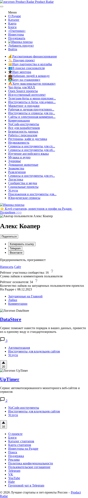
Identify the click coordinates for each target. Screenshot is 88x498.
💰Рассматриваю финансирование (32, 56)
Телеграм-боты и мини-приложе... (32, 98)
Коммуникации (19, 120)
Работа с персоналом (22, 135)
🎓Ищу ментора (19, 72)
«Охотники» (17, 31)
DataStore (10, 319)
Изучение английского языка (28, 153)
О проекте (15, 434)
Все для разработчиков (24, 128)
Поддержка (16, 456)
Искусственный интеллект (27, 94)
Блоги (12, 27)
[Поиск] (20, 42)
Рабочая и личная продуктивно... (31, 109)
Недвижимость (18, 142)
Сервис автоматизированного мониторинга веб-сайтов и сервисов (40, 389)
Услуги (13, 190)
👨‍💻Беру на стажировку (24, 79)
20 (3, 366)
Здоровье (14, 161)
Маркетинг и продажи (23, 105)
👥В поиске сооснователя (26, 68)
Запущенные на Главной (25, 296)
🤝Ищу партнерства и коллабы (30, 64)
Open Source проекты (23, 91)
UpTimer (9, 379)
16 (3, 426)
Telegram (15, 248)
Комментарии (17, 303)
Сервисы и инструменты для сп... (31, 146)
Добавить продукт (21, 45)
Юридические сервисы (24, 198)
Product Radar (44, 1)
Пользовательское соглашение (29, 467)
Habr (11, 481)
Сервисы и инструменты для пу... (31, 175)
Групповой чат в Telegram (26, 485)
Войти (12, 49)
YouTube (14, 478)
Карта (12, 23)
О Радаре (14, 16)
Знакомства (16, 168)
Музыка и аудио (19, 157)
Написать (6, 267)
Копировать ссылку (22, 244)
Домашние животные (23, 164)
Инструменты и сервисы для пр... (31, 113)
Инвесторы (16, 34)
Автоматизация (19, 347)
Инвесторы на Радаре (23, 448)
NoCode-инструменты (23, 124)
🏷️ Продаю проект (21, 60)
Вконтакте (16, 252)
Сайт (17, 267)
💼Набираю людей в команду (29, 76)
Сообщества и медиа (22, 183)
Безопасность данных (23, 131)
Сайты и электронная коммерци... (31, 117)
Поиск (12, 452)
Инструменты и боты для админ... (32, 102)
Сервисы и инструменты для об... (31, 150)
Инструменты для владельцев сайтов (34, 351)
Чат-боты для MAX (21, 87)
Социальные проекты (23, 187)
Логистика (15, 179)
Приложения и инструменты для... (32, 194)
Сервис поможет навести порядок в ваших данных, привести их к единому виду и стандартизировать (43, 329)
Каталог (13, 19)
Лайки (12, 300)
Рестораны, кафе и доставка (27, 139)
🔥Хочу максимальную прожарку (32, 83)
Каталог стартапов (21, 441)
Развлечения (17, 172)
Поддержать (16, 38)
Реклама (14, 459)
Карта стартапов (19, 445)
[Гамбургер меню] (1, 6)
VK (10, 474)
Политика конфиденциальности (30, 463)
